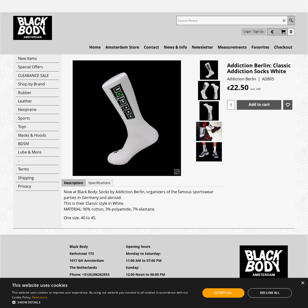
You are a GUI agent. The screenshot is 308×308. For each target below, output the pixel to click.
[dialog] (154, 293)
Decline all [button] (270, 293)
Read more (40, 297)
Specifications (99, 182)
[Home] (32, 28)
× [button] (302, 283)
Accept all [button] (223, 293)
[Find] (291, 20)
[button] (103, 302)
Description (73, 182)
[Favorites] (287, 104)
